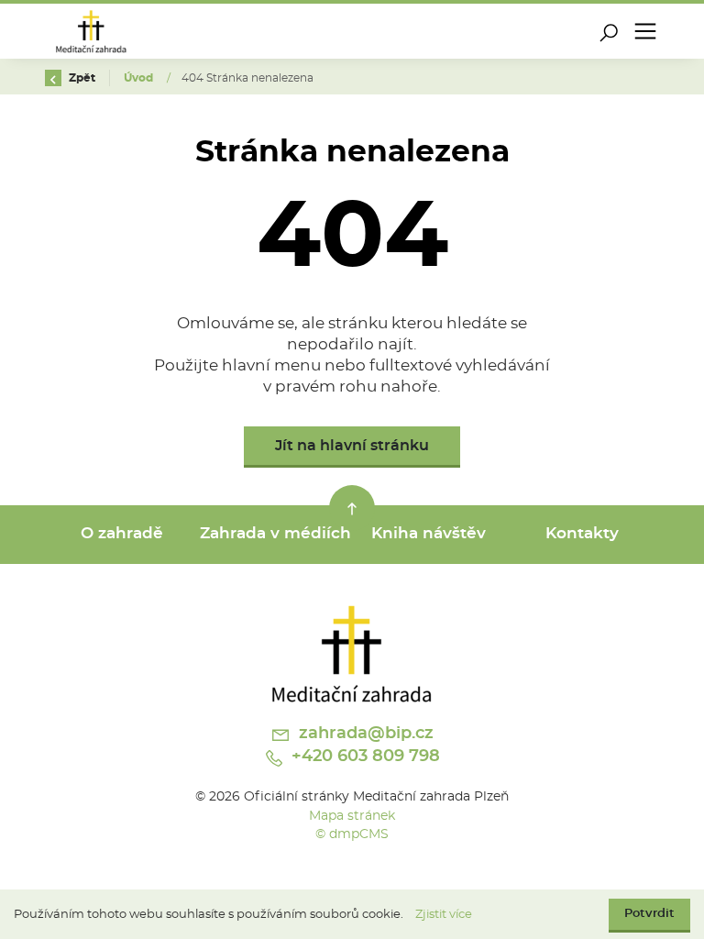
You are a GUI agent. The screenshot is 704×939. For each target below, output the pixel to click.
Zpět (80, 77)
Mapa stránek (352, 816)
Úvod (140, 77)
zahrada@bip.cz (364, 733)
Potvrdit (649, 914)
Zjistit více (443, 915)
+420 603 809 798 (363, 756)
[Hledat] (608, 31)
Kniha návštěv (428, 533)
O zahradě (122, 533)
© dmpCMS (352, 834)
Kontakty (582, 533)
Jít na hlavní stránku (352, 445)
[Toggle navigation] (645, 31)
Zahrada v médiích (275, 533)
